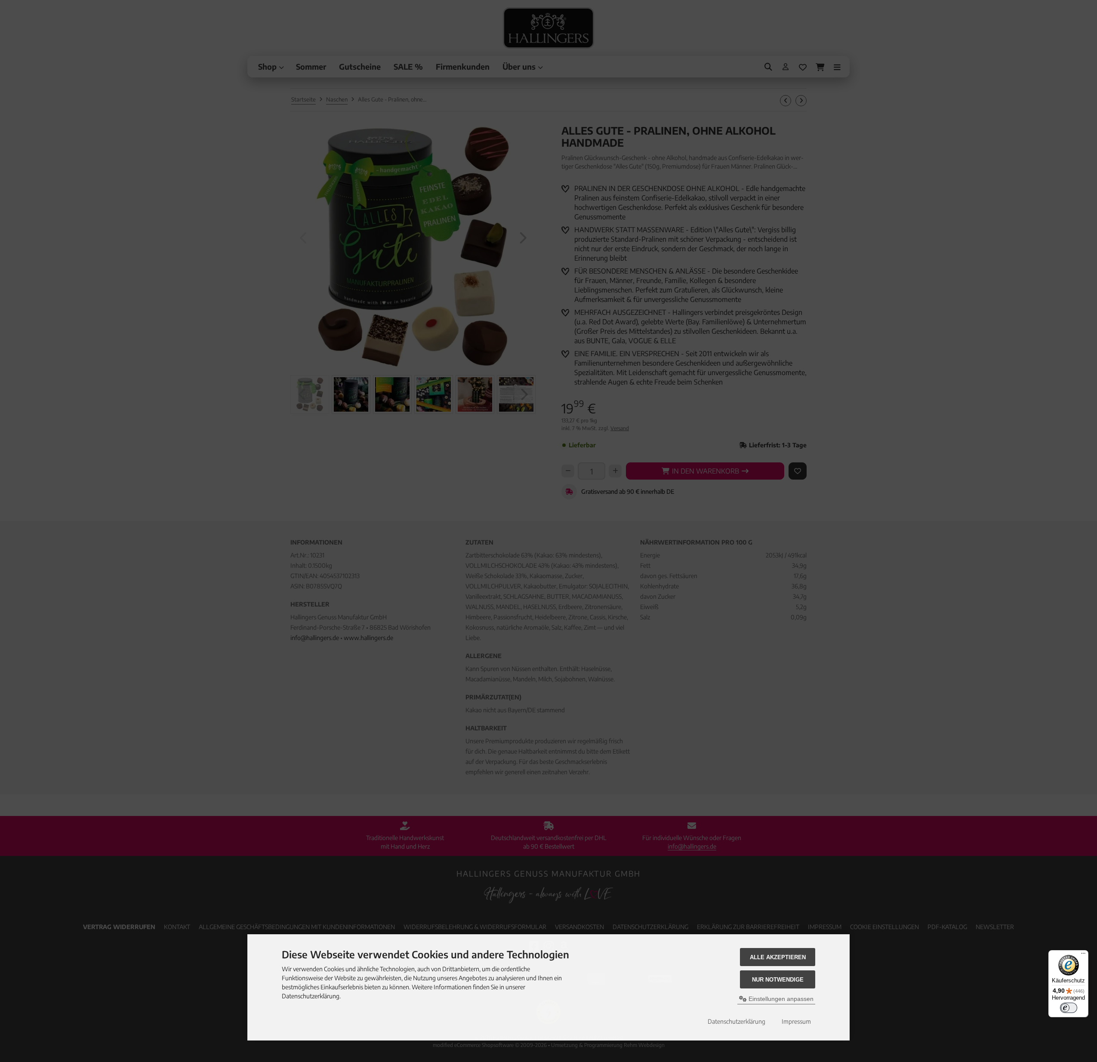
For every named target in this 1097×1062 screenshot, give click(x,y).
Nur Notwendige (778, 979)
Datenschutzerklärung (736, 1021)
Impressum (796, 1021)
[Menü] (1083, 955)
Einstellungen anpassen (780, 998)
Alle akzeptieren (778, 957)
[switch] (1068, 1008)
